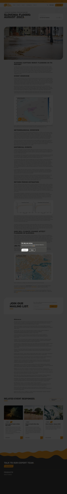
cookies (33, 245)
